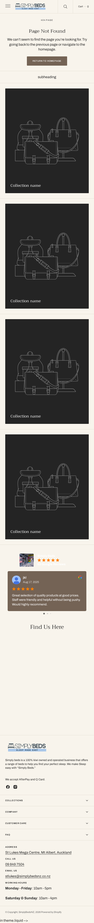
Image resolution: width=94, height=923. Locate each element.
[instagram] (15, 787)
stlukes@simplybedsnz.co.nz (27, 876)
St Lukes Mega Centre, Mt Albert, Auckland (38, 852)
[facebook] (7, 787)
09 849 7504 (14, 864)
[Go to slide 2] (47, 613)
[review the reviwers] (80, 578)
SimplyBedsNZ (26, 912)
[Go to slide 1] (44, 613)
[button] (7, 6)
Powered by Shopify (51, 912)
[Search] (65, 6)
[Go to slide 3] (50, 613)
